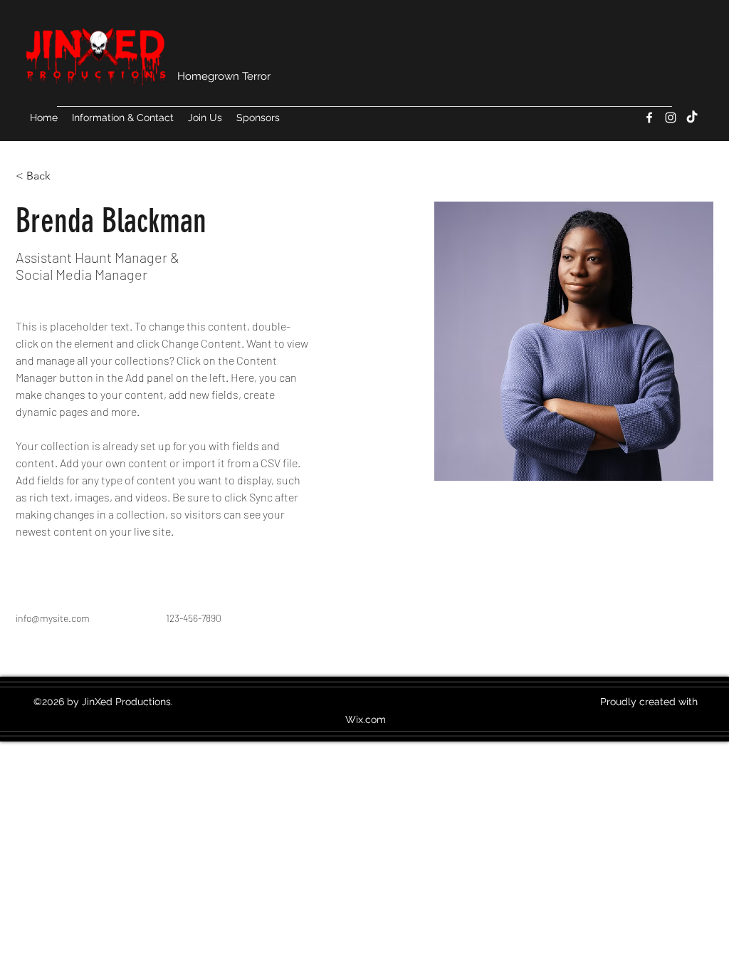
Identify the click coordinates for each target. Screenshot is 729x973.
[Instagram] (671, 117)
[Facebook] (649, 117)
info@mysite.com (53, 618)
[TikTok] (692, 117)
